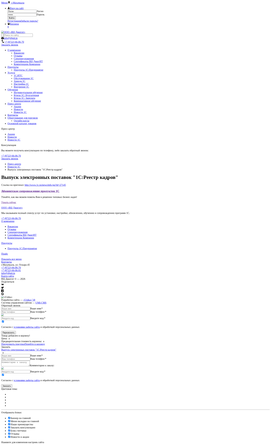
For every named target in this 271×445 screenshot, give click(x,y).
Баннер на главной (21, 418)
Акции (11, 134)
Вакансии (13, 226)
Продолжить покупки (13, 344)
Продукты (6, 243)
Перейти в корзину (35, 344)
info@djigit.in (8, 273)
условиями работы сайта (26, 327)
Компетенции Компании (21, 237)
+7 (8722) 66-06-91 (11, 270)
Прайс (4, 253)
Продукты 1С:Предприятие (22, 248)
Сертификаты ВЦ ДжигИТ (22, 235)
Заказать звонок (9, 44)
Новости (12, 137)
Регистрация (14, 21)
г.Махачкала (17, 2)
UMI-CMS (40, 302)
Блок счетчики (18, 430)
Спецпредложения (17, 232)
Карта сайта (7, 276)
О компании (7, 221)
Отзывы (12, 229)
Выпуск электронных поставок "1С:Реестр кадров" (28, 349)
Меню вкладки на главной (25, 421)
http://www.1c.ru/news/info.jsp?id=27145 (45, 185)
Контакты (6, 262)
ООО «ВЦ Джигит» (12, 207)
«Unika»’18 (29, 300)
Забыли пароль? (29, 21)
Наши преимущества (22, 424)
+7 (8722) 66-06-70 (11, 267)
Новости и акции (20, 437)
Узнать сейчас (8, 202)
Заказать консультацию (23, 427)
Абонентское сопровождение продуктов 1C (30, 191)
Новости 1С (14, 139)
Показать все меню (11, 259)
